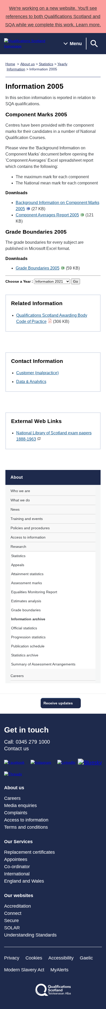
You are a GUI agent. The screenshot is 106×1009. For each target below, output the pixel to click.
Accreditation (17, 906)
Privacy (11, 958)
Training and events (27, 519)
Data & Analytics (31, 381)
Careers (17, 676)
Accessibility (61, 958)
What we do (20, 500)
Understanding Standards (30, 935)
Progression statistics (28, 637)
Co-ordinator (17, 866)
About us (27, 64)
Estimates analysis (26, 601)
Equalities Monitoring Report (34, 592)
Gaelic (86, 958)
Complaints (15, 812)
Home (10, 64)
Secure (11, 920)
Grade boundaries (26, 610)
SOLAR (12, 927)
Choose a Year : (19, 281)
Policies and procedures (30, 528)
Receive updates (58, 703)
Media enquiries (20, 805)
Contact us (16, 748)
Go (75, 281)
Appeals (17, 565)
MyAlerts (59, 969)
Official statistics (24, 628)
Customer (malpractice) (37, 373)
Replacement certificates (29, 852)
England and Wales (24, 881)
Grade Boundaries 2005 (37, 268)
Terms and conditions (26, 827)
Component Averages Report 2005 (47, 215)
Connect (12, 913)
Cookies (33, 958)
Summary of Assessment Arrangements (43, 664)
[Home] (29, 43)
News (15, 509)
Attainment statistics (27, 574)
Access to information (28, 537)
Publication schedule (28, 646)
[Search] (94, 43)
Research (18, 546)
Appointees (15, 859)
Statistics (46, 64)
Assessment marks (26, 583)
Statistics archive (24, 655)
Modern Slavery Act (24, 969)
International (17, 873)
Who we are (20, 491)
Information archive (28, 619)
